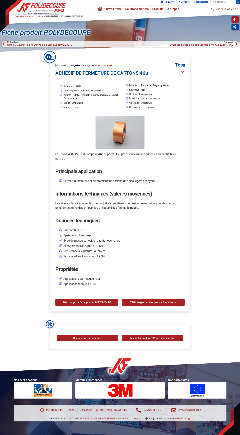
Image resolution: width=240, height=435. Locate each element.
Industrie (96, 65)
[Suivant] (183, 72)
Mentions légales (88, 418)
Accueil (99, 9)
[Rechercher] (238, 2)
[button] (235, 19)
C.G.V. (129, 418)
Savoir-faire (114, 9)
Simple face (106, 65)
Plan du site (140, 418)
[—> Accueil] (41, 7)
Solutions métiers (137, 9)
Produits (158, 9)
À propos (173, 9)
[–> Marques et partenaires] (120, 390)
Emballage (86, 65)
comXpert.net (180, 418)
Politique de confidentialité (112, 418)
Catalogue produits (32, 16)
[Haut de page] (120, 365)
